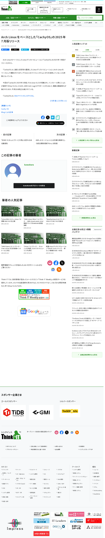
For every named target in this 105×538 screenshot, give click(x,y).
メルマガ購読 (30, 9)
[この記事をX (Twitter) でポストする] (48, 117)
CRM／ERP (61, 484)
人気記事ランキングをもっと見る (88, 140)
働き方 (59, 492)
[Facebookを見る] (61, 432)
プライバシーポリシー (12, 449)
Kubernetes (16, 25)
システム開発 (88, 23)
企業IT (37, 2)
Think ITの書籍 (70, 25)
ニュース (13, 30)
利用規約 (81, 446)
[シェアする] (43, 117)
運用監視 (32, 492)
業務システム (76, 473)
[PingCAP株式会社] (13, 412)
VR (55, 25)
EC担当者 (67, 1)
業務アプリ (5, 484)
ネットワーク (33, 23)
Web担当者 (61, 1)
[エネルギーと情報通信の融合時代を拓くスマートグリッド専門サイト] (76, 521)
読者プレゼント (57, 9)
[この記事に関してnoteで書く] (57, 117)
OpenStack (26, 25)
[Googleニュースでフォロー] (72, 432)
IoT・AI (72, 1)
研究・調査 (83, 1)
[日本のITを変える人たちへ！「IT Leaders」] (59, 521)
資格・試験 (5, 497)
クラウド (52, 23)
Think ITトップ (5, 30)
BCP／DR (19, 492)
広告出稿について (86, 9)
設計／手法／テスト (20, 479)
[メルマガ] (49, 263)
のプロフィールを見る (34, 186)
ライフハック (47, 497)
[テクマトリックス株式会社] (70, 411)
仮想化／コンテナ (63, 23)
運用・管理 (47, 488)
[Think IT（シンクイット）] (11, 437)
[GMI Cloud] (41, 412)
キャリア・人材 (20, 497)
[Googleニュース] (52, 269)
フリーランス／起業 (34, 497)
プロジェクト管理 (62, 488)
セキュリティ (47, 492)
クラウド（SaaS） (20, 484)
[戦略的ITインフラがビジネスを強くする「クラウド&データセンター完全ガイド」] (41, 515)
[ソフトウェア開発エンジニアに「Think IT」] (59, 515)
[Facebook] (56, 263)
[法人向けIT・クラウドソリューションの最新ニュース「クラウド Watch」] (41, 521)
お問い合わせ (59, 446)
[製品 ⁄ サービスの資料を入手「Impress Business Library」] (41, 528)
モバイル (46, 484)
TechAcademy (98, 490)
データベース (6, 479)
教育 (59, 497)
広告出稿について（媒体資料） (39, 446)
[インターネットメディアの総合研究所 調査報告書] (94, 515)
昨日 (76, 50)
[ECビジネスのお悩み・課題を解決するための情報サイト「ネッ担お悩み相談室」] (41, 534)
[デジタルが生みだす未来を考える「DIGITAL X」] (59, 528)
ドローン (67, 3)
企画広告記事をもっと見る (88, 355)
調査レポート (76, 480)
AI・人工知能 (6, 25)
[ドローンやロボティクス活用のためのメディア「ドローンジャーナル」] (76, 528)
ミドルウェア (61, 474)
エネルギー (61, 3)
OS (96, 23)
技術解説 (96, 473)
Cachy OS (5, 109)
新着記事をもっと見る (89, 218)
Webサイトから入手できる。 (34, 101)
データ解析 (33, 484)
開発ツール (47, 479)
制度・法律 (5, 501)
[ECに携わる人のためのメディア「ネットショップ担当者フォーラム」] (94, 521)
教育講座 (71, 3)
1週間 (87, 50)
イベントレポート (37, 25)
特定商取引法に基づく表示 (38, 449)
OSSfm (80, 25)
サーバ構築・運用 (78, 487)
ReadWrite (97, 494)
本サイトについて (11, 446)
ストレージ (43, 23)
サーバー (23, 23)
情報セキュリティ (77, 483)
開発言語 (32, 479)
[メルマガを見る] (56, 432)
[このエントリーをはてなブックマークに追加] (53, 117)
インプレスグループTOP (86, 449)
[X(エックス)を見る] (67, 432)
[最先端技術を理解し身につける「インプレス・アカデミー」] (94, 528)
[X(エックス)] (62, 263)
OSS (3, 488)
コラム (95, 487)
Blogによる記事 (7, 112)
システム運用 (6, 492)
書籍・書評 (96, 476)
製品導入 (49, 2)
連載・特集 (5, 23)
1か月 (97, 50)
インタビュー (47, 25)
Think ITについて (72, 9)
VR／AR (18, 488)
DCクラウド (77, 1)
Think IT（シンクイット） (11, 8)
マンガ (60, 25)
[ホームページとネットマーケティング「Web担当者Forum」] (76, 515)
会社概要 (57, 449)
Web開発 (60, 479)
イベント (96, 483)
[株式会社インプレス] (15, 524)
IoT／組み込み (76, 23)
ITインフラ (14, 23)
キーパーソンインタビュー (80, 476)
